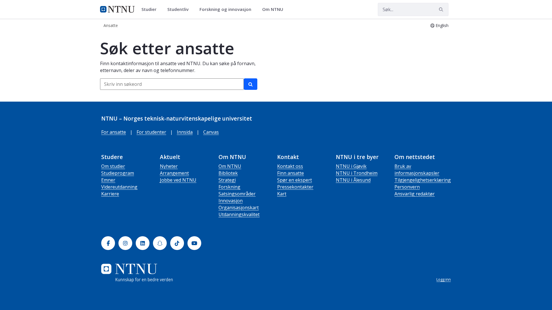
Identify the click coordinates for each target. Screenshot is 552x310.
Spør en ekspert (294, 180)
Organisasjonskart (238, 207)
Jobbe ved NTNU (178, 180)
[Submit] (442, 9)
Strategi (227, 180)
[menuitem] (151, 9)
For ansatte (113, 132)
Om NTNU (229, 166)
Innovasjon (230, 200)
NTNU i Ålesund (353, 180)
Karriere (110, 194)
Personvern (407, 187)
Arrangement (174, 173)
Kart (281, 194)
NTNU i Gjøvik (351, 166)
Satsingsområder (237, 194)
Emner (108, 180)
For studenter (151, 132)
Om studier (113, 166)
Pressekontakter (295, 187)
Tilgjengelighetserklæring (422, 180)
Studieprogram (117, 173)
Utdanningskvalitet (239, 214)
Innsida (185, 132)
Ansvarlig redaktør (414, 194)
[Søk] (250, 84)
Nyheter (169, 166)
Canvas (211, 132)
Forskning (229, 187)
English (442, 25)
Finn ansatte (290, 173)
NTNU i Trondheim (356, 173)
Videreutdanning (119, 187)
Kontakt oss (290, 166)
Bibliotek (228, 173)
